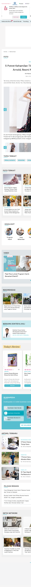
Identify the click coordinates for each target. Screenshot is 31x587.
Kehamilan (13, 52)
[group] (12, 147)
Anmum (6, 371)
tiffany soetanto (10, 160)
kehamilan (21, 160)
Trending (26, 21)
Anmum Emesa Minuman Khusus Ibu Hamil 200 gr (11, 374)
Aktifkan (24, 17)
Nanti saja (15, 17)
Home (5, 52)
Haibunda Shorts (7, 21)
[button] (5, 109)
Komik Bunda (17, 21)
